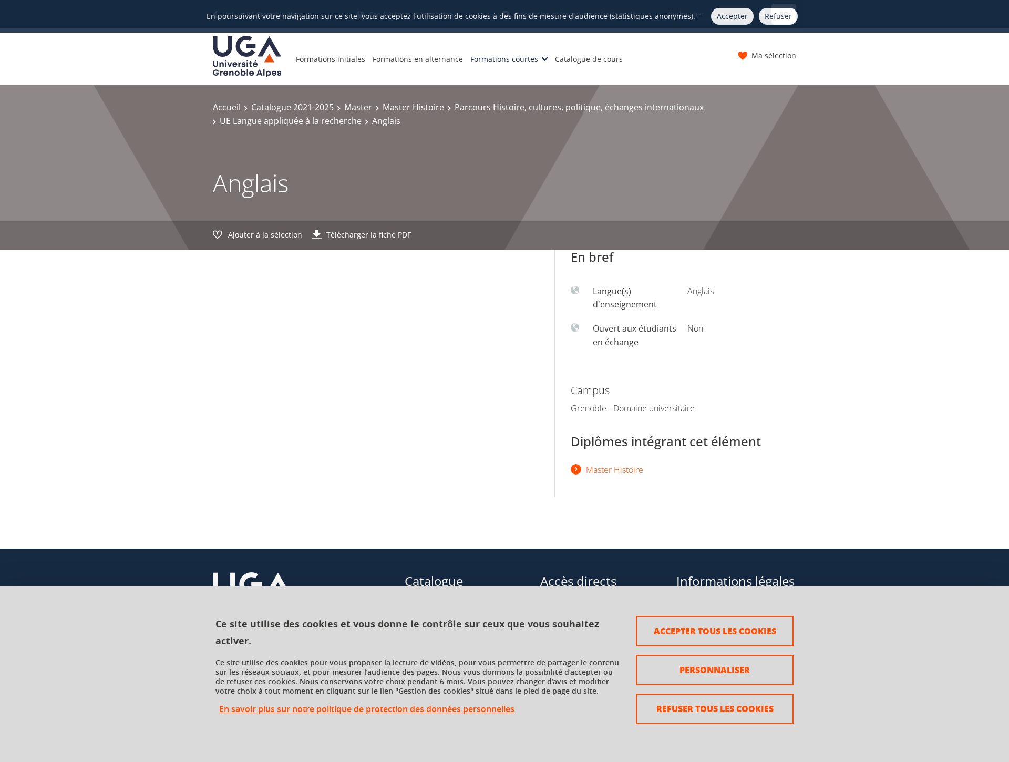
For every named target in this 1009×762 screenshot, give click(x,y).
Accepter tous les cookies (715, 631)
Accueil (227, 107)
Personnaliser (714, 670)
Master (358, 107)
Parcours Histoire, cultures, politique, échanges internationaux (579, 107)
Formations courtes (504, 59)
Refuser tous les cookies (715, 709)
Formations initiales (330, 59)
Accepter (732, 16)
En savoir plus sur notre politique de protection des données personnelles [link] (366, 709)
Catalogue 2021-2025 (292, 107)
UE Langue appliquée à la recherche (291, 121)
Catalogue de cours (589, 59)
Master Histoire (413, 107)
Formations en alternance (418, 59)
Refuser (778, 16)
